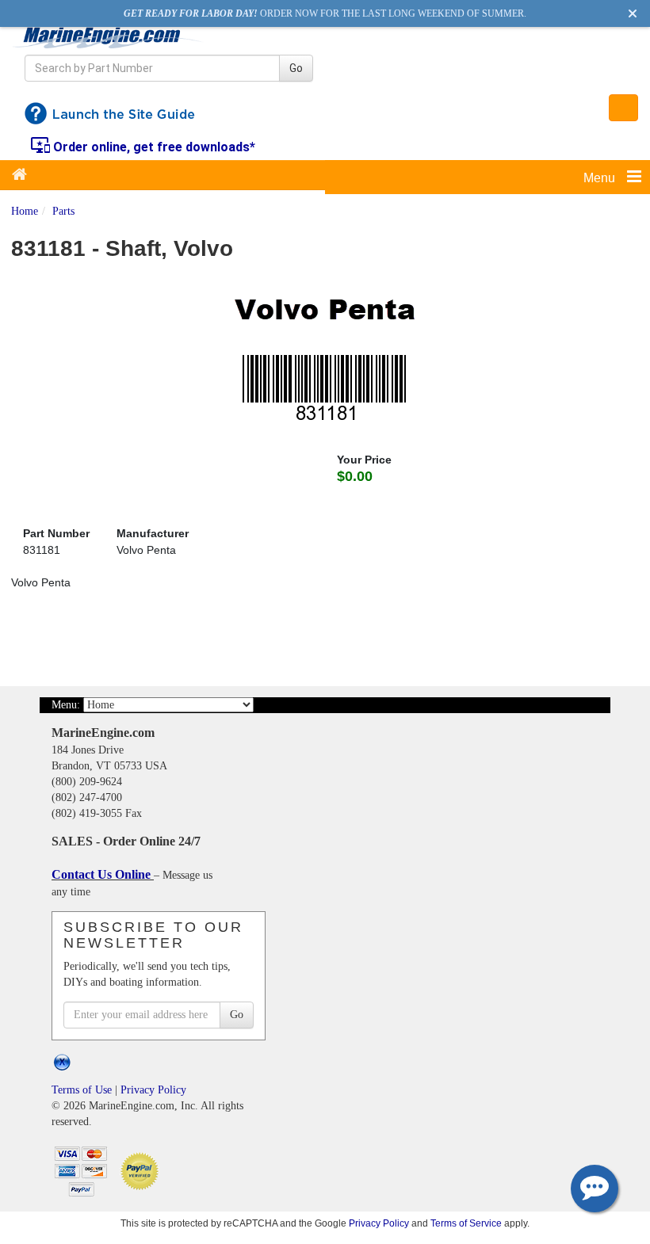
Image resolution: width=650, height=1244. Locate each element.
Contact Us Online (103, 874)
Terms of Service (466, 1223)
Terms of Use (82, 1090)
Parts (63, 211)
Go (296, 68)
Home (24, 211)
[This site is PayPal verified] (142, 1170)
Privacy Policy (153, 1090)
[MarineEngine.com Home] (108, 37)
